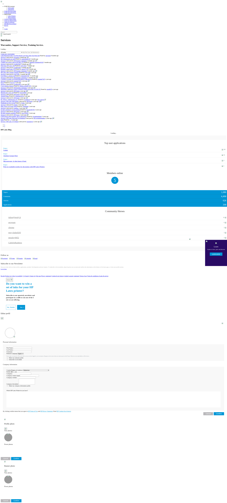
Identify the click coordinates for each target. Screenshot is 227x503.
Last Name (9, 350)
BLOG (6, 25)
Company (9, 373)
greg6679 (49, 89)
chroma (11, 227)
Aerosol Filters (5, 96)
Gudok (5, 150)
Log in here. (4, 269)
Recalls (3, 276)
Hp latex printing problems (8, 113)
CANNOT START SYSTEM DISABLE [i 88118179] (16, 79)
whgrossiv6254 (19, 96)
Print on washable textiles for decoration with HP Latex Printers (24, 167)
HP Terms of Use (33, 411)
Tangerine (25, 106)
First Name (9, 348)
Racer (2, 82)
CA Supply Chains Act (29, 276)
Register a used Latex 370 (8, 69)
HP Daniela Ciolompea (20, 61)
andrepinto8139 (25, 59)
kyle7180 (27, 72)
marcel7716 (24, 69)
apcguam (48, 55)
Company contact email (13, 375)
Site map (38, 276)
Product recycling (10, 276)
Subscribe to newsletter (15, 359)
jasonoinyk (30, 121)
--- (10, 120)
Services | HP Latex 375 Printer (10, 121)
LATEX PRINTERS (10, 19)
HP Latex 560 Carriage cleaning (10, 72)
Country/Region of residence (14, 370)
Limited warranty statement (71, 276)
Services (3, 57)
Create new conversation (8, 54)
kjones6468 (23, 92)
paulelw (16, 108)
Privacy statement (46, 276)
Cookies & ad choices (57, 276)
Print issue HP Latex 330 (8, 66)
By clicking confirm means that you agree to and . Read (37, 411)
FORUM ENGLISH (10, 11)
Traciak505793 (30, 110)
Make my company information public (19, 386)
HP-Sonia (16, 91)
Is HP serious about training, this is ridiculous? (14, 116)
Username (9, 352)
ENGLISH (11, 8)
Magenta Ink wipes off (7, 92)
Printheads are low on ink (8, 103)
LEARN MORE (216, 254)
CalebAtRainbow (15, 243)
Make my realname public (16, 358)
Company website (11, 377)
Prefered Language (11, 353)
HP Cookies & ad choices (64, 411)
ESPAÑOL (11, 9)
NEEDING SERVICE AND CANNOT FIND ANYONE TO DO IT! (21, 89)
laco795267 (25, 113)
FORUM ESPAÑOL (10, 13)
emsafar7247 (41, 79)
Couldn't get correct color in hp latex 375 (12, 62)
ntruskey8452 (13, 237)
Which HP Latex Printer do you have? (17, 390)
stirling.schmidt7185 (25, 86)
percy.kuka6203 (14, 232)
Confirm (219, 414)
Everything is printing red (8, 76)
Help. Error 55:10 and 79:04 (9, 106)
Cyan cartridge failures (7, 86)
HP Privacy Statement (46, 411)
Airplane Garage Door (10, 156)
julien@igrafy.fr (14, 217)
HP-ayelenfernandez (39, 118)
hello (2, 120)
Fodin (22, 103)
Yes (22, 307)
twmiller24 (27, 99)
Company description (12, 384)
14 (39, 101)
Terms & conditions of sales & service (97, 276)
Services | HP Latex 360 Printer (10, 101)
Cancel (208, 414)
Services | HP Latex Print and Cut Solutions (13, 118)
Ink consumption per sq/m (8, 59)
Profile (8, 372)
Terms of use (83, 276)
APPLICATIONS (9, 22)
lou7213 (12, 82)
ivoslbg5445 (17, 64)
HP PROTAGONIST (10, 24)
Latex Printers (12, 16)
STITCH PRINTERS (10, 21)
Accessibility (18, 276)
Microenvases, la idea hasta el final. (15, 161)
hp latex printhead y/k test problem (10, 110)
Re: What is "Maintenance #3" (9, 99)
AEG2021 (24, 66)
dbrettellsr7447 (25, 76)
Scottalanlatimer (37, 116)
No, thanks (11, 307)
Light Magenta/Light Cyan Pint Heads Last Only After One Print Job (20, 55)
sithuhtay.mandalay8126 (36, 62)
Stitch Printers (12, 17)
